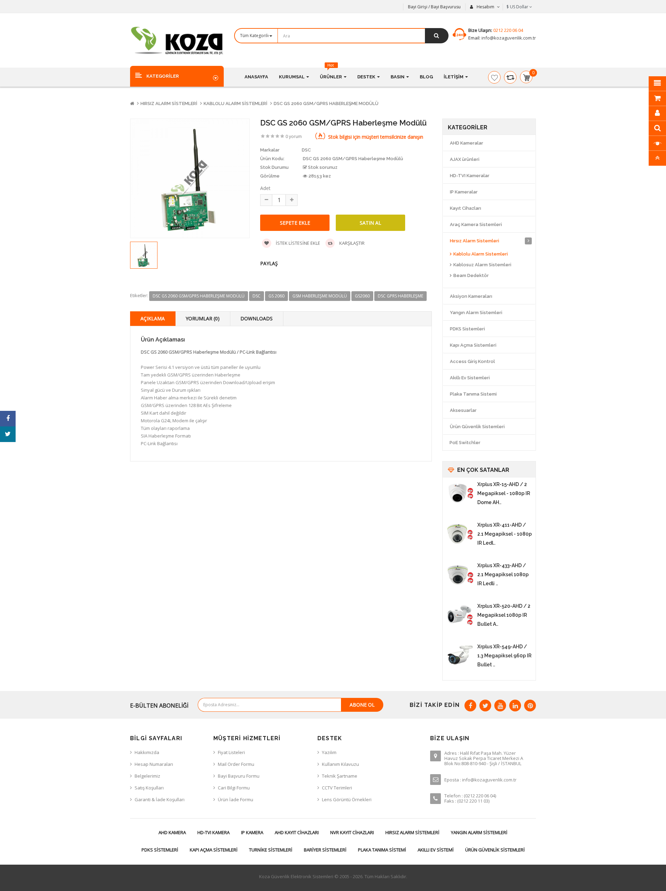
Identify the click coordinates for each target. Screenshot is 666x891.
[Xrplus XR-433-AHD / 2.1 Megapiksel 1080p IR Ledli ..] (460, 575)
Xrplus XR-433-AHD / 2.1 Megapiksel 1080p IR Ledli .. (503, 574)
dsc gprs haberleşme (400, 296)
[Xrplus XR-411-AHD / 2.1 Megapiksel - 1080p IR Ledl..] (460, 534)
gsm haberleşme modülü (319, 296)
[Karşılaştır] (510, 77)
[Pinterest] (530, 705)
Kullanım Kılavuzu (340, 764)
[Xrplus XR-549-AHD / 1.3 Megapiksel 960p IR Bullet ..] (460, 656)
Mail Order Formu (236, 764)
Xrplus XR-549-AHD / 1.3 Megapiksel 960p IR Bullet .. (504, 655)
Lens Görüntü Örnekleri (347, 799)
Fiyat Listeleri (231, 752)
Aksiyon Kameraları (471, 296)
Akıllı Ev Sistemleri (470, 377)
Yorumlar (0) (203, 318)
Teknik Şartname (339, 776)
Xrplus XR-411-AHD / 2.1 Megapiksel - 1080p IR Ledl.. (504, 534)
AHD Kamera (172, 832)
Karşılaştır (351, 243)
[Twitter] (485, 705)
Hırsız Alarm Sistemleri (168, 103)
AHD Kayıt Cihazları (297, 832)
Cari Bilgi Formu (234, 788)
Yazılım (329, 752)
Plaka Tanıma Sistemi (473, 394)
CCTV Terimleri (337, 788)
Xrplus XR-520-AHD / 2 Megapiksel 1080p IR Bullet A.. (503, 615)
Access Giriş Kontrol (472, 361)
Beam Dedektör (471, 275)
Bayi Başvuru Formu (238, 776)
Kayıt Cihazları (465, 208)
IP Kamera (252, 832)
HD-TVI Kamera (213, 832)
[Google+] (500, 705)
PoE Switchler (465, 442)
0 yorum (293, 136)
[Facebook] (470, 705)
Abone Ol (362, 704)
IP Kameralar (464, 191)
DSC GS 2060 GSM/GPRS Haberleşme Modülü (326, 103)
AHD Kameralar (466, 143)
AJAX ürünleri (464, 159)
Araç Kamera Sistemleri (476, 224)
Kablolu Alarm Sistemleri (235, 103)
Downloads (256, 318)
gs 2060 (276, 296)
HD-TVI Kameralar (469, 175)
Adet (265, 188)
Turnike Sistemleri (270, 850)
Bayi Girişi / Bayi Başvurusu (434, 7)
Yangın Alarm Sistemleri (476, 312)
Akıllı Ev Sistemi (436, 850)
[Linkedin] (515, 705)
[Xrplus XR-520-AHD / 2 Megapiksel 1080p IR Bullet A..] (460, 615)
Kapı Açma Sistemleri (473, 345)
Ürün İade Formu (235, 799)
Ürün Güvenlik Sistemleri (477, 426)
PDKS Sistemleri (467, 328)
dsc (257, 296)
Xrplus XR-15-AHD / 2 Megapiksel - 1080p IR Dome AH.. (503, 493)
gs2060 (362, 296)
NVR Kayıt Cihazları (352, 832)
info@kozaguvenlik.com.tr (508, 38)
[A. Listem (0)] (494, 77)
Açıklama (152, 318)
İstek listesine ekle (297, 243)
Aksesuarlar (463, 410)
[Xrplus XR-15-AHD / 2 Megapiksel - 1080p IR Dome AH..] (460, 494)
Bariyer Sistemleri (325, 850)
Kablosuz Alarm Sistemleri (482, 264)
